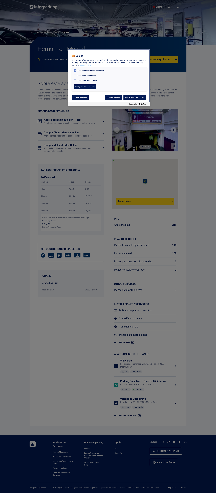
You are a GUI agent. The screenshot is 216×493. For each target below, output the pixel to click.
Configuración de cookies (85, 87)
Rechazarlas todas (113, 97)
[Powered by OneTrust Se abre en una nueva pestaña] (138, 104)
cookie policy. (85, 65)
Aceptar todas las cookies (135, 97)
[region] (109, 77)
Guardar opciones (80, 97)
